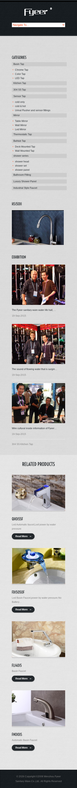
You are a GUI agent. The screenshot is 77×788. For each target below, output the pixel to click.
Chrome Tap (21, 69)
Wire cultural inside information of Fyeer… (34, 428)
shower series (20, 155)
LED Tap (19, 78)
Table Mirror (21, 121)
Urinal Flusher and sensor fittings (32, 110)
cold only (20, 102)
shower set (21, 165)
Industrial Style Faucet (25, 188)
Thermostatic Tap (22, 134)
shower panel (22, 170)
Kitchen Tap (19, 83)
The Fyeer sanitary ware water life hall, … (34, 310)
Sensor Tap (19, 96)
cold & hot (20, 106)
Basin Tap (18, 64)
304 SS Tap (19, 89)
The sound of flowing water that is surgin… (34, 369)
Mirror (16, 115)
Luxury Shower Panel (25, 181)
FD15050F (18, 592)
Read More (21, 536)
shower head (22, 161)
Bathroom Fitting (22, 174)
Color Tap (20, 74)
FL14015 (17, 665)
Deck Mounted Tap (25, 146)
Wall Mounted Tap (24, 150)
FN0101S (17, 734)
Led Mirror (20, 129)
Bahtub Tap (19, 141)
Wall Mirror (21, 125)
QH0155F (17, 519)
